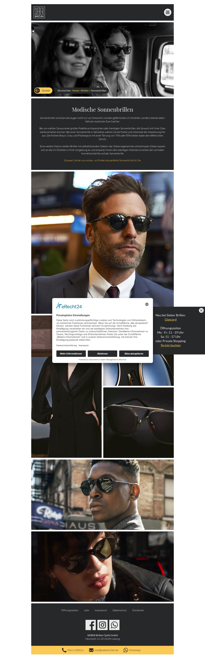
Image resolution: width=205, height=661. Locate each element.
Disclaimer (138, 610)
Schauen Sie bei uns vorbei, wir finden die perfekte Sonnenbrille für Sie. (102, 160)
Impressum (101, 610)
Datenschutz (120, 610)
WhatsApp (135, 650)
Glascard (171, 319)
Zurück (46, 90)
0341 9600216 (75, 650)
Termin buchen (170, 345)
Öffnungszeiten (69, 610)
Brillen (85, 90)
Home (75, 90)
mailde (106, 650)
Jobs (86, 610)
